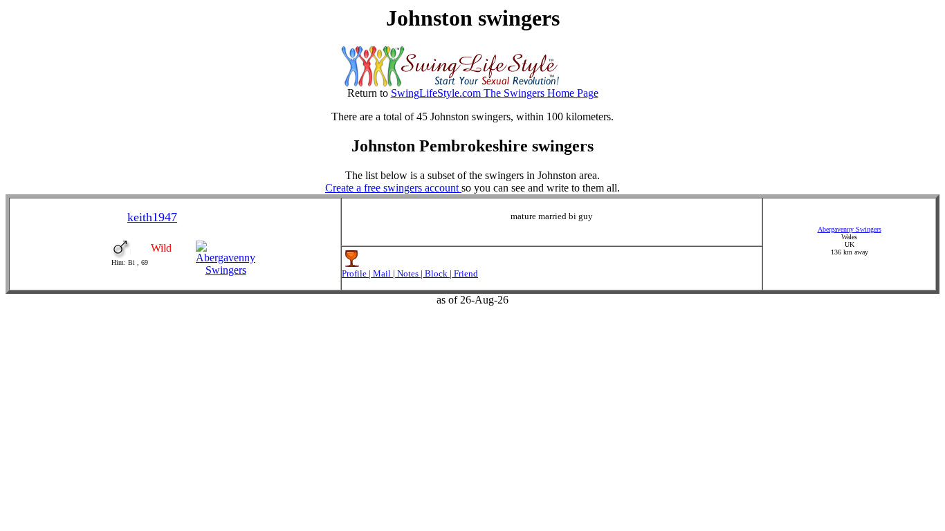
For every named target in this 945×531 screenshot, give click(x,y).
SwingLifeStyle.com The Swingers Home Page (494, 93)
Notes (408, 273)
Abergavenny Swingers (849, 229)
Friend (465, 273)
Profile (355, 273)
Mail (382, 273)
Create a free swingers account (393, 188)
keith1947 (152, 217)
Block (436, 273)
